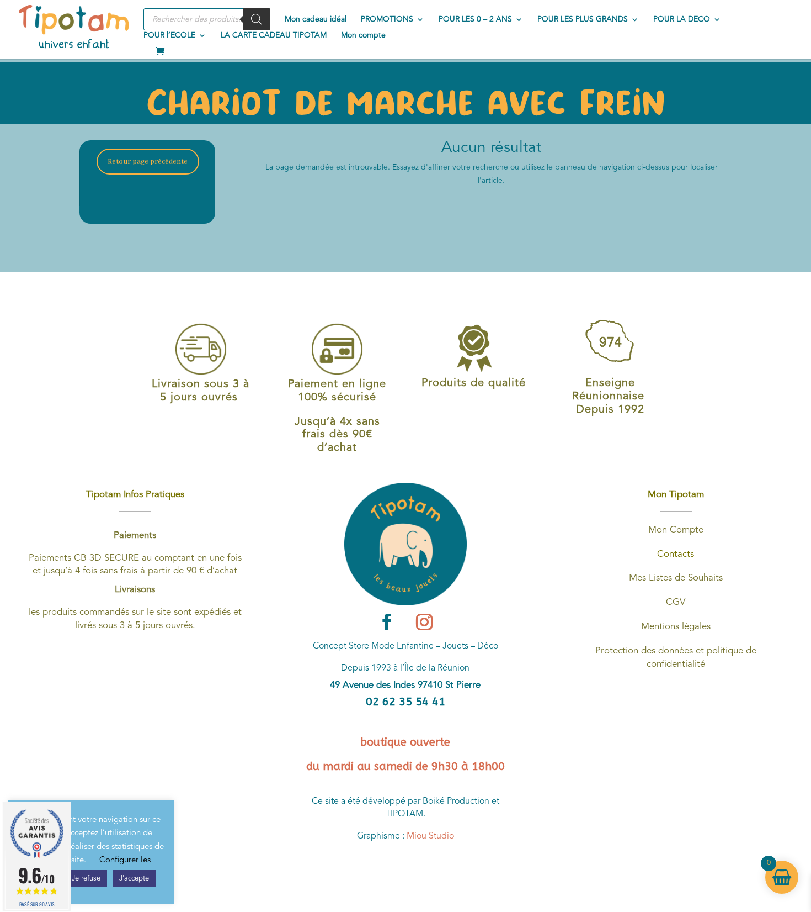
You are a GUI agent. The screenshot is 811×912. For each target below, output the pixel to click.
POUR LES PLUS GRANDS (582, 19)
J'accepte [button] (134, 878)
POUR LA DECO (681, 19)
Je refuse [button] (86, 878)
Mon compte (363, 35)
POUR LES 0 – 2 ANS (475, 19)
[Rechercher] (256, 19)
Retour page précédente (148, 161)
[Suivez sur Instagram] (424, 622)
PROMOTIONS (387, 19)
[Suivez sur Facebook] (386, 622)
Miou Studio (430, 836)
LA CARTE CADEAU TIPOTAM (274, 35)
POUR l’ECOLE (169, 35)
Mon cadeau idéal (315, 19)
